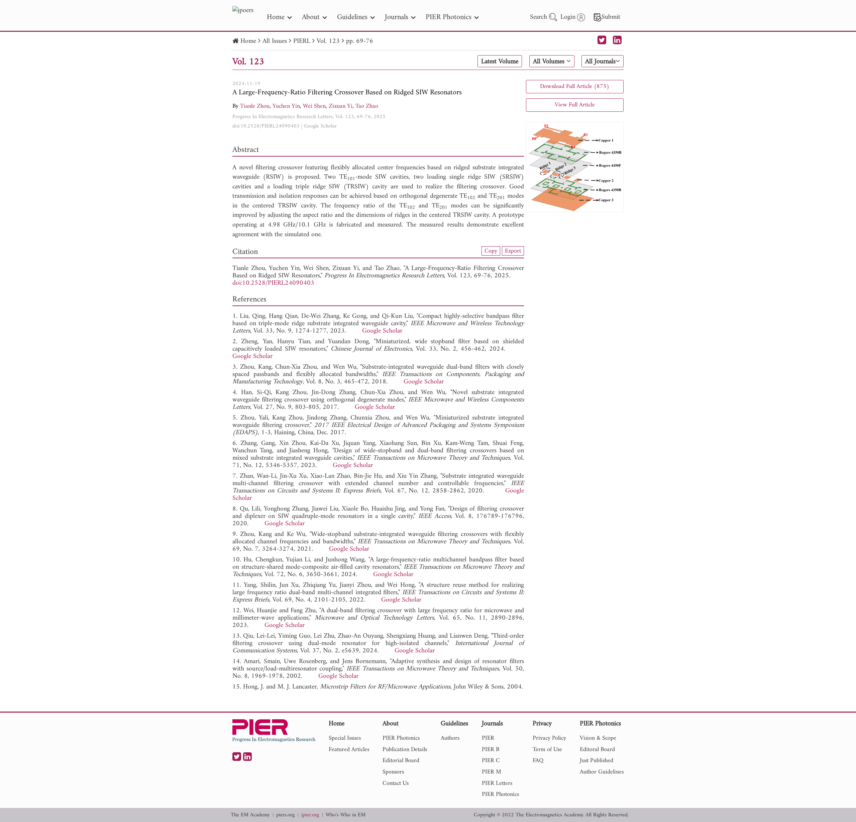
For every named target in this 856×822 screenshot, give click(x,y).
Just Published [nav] (596, 760)
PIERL (301, 41)
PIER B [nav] (490, 749)
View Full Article (575, 105)
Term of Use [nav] (547, 749)
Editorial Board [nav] (401, 760)
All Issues (274, 41)
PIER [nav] (488, 738)
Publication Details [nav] (405, 749)
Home (248, 41)
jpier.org (310, 815)
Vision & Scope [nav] (598, 738)
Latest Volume (499, 61)
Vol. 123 (328, 41)
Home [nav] (276, 17)
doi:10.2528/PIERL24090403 (266, 126)
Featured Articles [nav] (349, 749)
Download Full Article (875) (574, 86)
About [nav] (311, 17)
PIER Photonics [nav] (448, 17)
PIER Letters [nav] (497, 783)
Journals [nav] (396, 17)
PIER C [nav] (491, 760)
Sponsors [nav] (393, 772)
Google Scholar (320, 126)
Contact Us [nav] (396, 783)
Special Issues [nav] (345, 738)
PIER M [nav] (491, 772)
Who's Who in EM (345, 815)
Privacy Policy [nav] (549, 738)
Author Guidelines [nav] (602, 772)
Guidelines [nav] (352, 17)
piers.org (285, 815)
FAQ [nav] (538, 760)
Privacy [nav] (542, 724)
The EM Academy (250, 815)
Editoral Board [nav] (597, 749)
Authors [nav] (450, 738)
